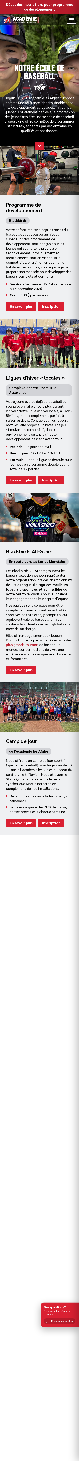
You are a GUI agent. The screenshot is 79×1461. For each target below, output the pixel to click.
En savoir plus (21, 306)
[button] (71, 19)
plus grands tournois (22, 644)
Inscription (51, 306)
